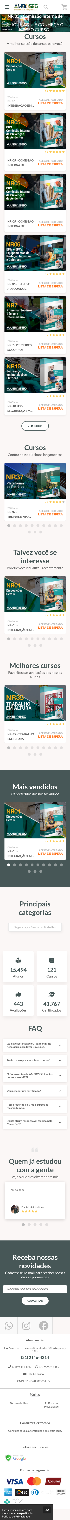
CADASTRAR (35, 1300)
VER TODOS (35, 426)
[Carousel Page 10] (61, 526)
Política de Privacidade (51, 1405)
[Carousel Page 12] (35, 532)
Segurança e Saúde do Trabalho (35, 927)
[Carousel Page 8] (49, 526)
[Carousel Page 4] (26, 526)
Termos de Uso (19, 1403)
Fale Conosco (35, 1373)
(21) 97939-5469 (49, 1366)
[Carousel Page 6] (38, 526)
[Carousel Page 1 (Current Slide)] (9, 526)
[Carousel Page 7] (44, 526)
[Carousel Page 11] (29, 532)
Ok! (47, 1509)
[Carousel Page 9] (55, 526)
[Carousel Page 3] (20, 526)
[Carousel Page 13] (41, 532)
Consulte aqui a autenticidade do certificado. (35, 1430)
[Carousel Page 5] (32, 526)
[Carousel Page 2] (15, 526)
